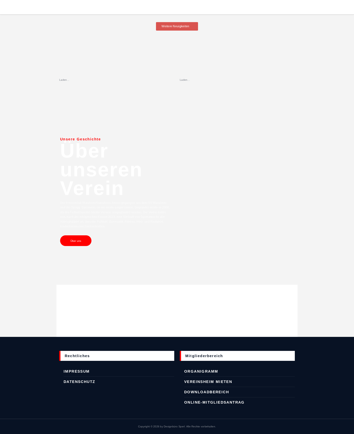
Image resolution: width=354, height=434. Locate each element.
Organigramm (201, 371)
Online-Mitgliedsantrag (214, 402)
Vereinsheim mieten (208, 382)
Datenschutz (79, 382)
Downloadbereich (206, 392)
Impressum (77, 371)
